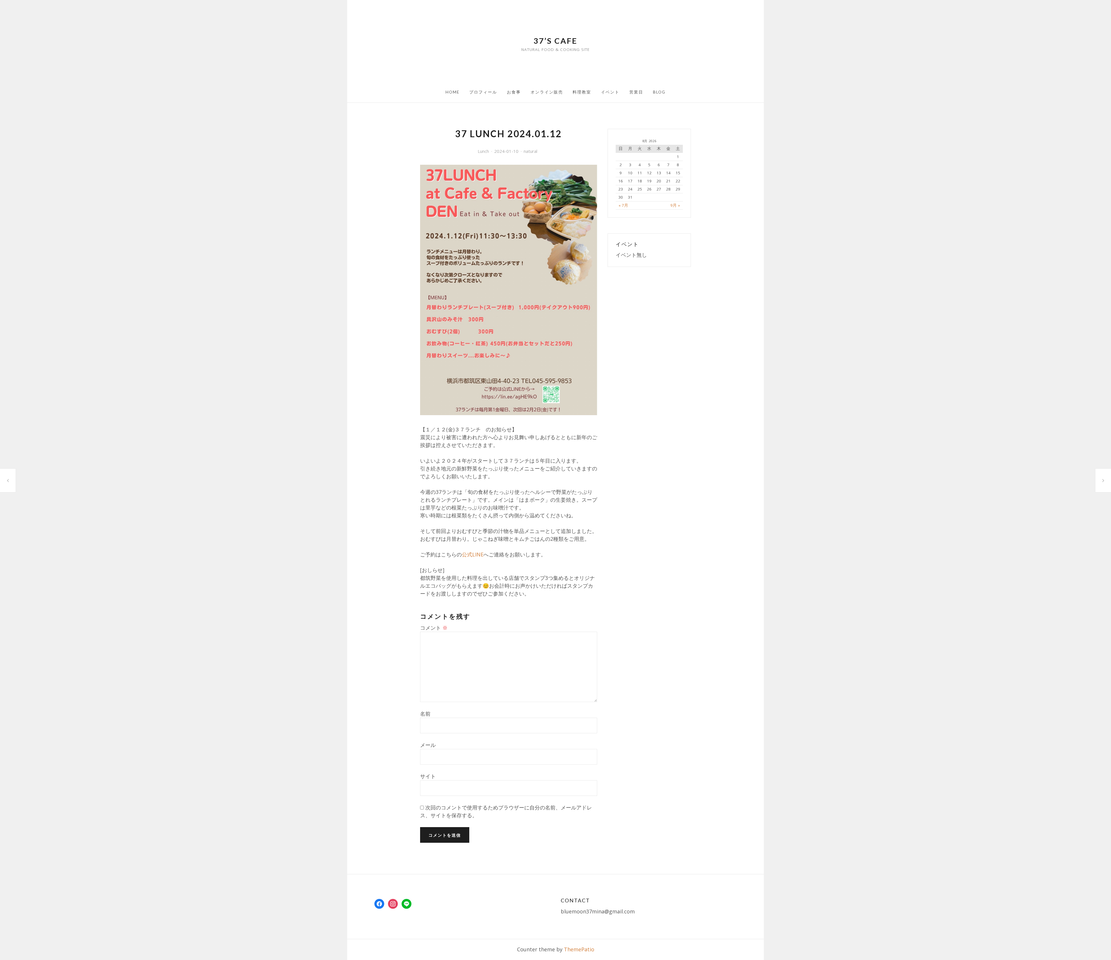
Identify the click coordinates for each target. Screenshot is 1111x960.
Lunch (483, 151)
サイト (428, 776)
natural (530, 151)
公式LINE (472, 554)
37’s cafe (555, 40)
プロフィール (483, 92)
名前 (425, 713)
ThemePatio (579, 949)
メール (428, 744)
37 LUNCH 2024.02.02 (1103, 480)
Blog (659, 92)
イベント (610, 92)
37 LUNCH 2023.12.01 (8, 480)
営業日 (636, 92)
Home (452, 92)
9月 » (675, 205)
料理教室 (582, 92)
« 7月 (623, 205)
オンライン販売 (547, 92)
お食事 (514, 92)
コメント (434, 627)
